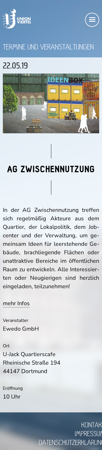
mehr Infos (16, 303)
